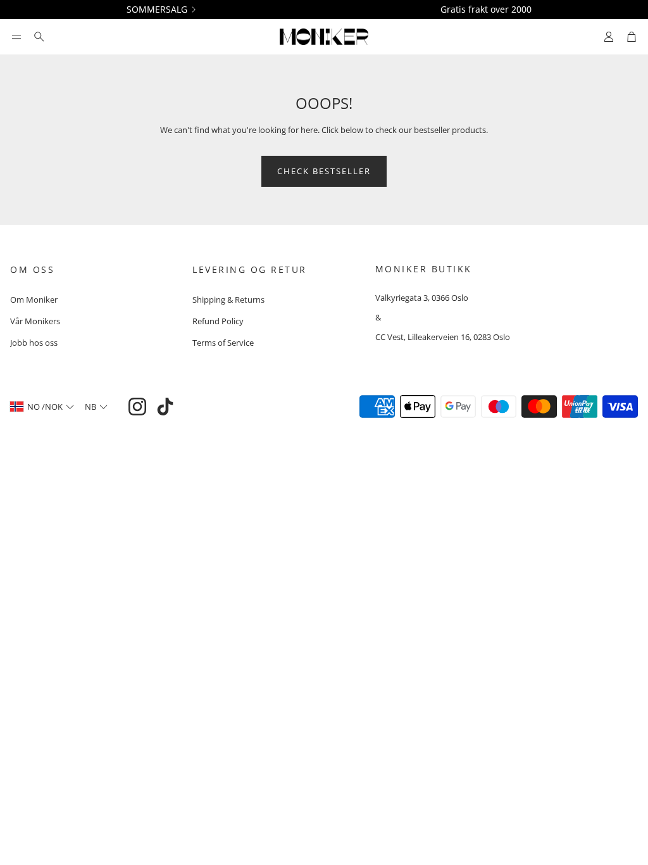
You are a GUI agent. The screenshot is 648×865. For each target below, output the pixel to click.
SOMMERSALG (157, 9)
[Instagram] (137, 406)
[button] (16, 37)
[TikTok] (165, 406)
